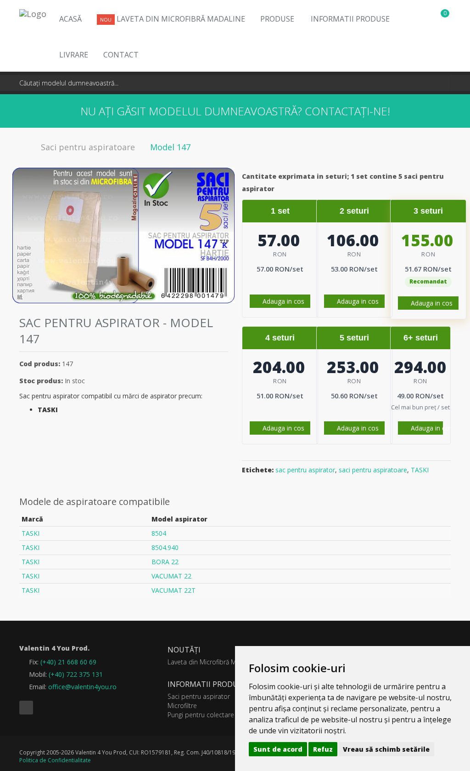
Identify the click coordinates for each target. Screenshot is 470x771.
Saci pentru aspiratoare (88, 147)
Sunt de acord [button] (277, 749)
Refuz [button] (323, 749)
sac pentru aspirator (305, 469)
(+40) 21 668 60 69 (68, 662)
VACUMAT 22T (173, 590)
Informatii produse (350, 19)
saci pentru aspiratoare (373, 469)
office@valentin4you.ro (82, 686)
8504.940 (165, 547)
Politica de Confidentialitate (55, 760)
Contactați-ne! (347, 111)
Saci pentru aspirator (199, 696)
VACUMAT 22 (171, 576)
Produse (277, 19)
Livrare (73, 55)
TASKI (420, 469)
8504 (158, 533)
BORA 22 (165, 561)
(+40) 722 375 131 (76, 674)
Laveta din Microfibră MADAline (172, 19)
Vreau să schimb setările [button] (386, 749)
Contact (121, 55)
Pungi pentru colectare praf (208, 714)
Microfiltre (182, 705)
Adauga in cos (282, 301)
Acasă (70, 19)
